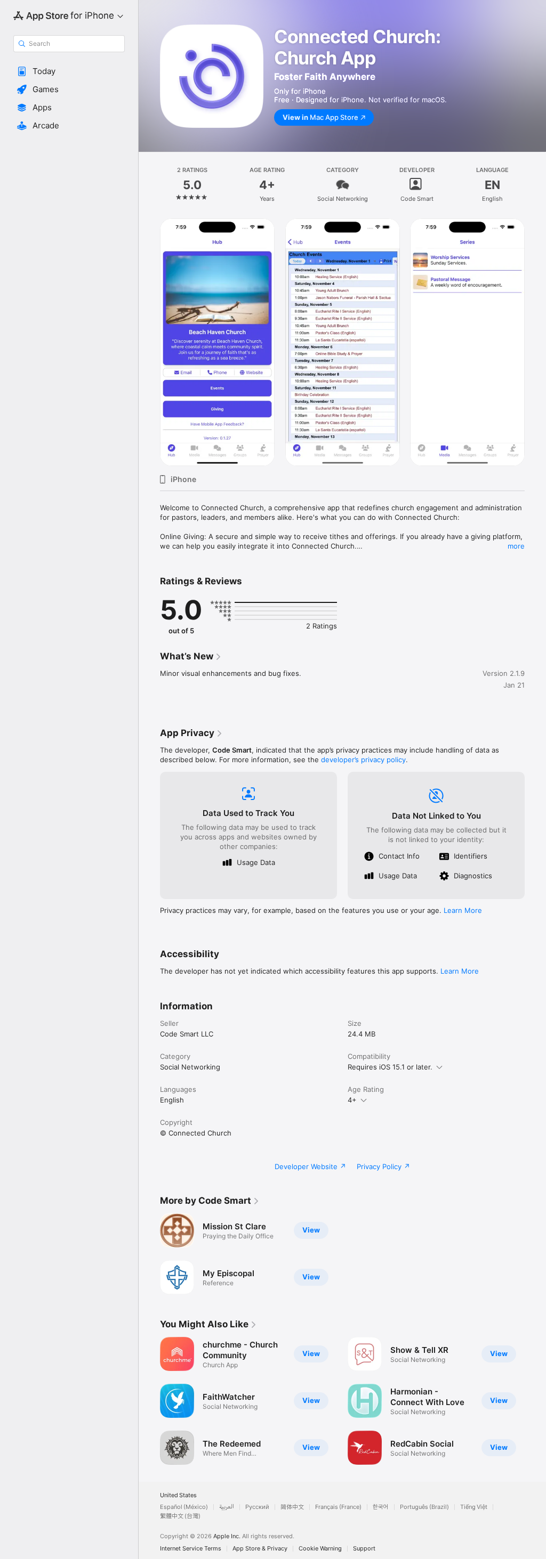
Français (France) (338, 1507)
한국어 (381, 1507)
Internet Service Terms (190, 1549)
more (516, 546)
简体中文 (292, 1507)
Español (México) (184, 1507)
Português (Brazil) (424, 1507)
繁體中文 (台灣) (180, 1516)
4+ (352, 1100)
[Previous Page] (149, 185)
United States (178, 1495)
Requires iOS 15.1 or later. (390, 1067)
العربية (226, 1507)
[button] (69, 71)
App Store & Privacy (259, 1549)
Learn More (463, 910)
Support (364, 1549)
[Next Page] (535, 185)
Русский (257, 1507)
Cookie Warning (320, 1549)
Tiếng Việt (473, 1507)
